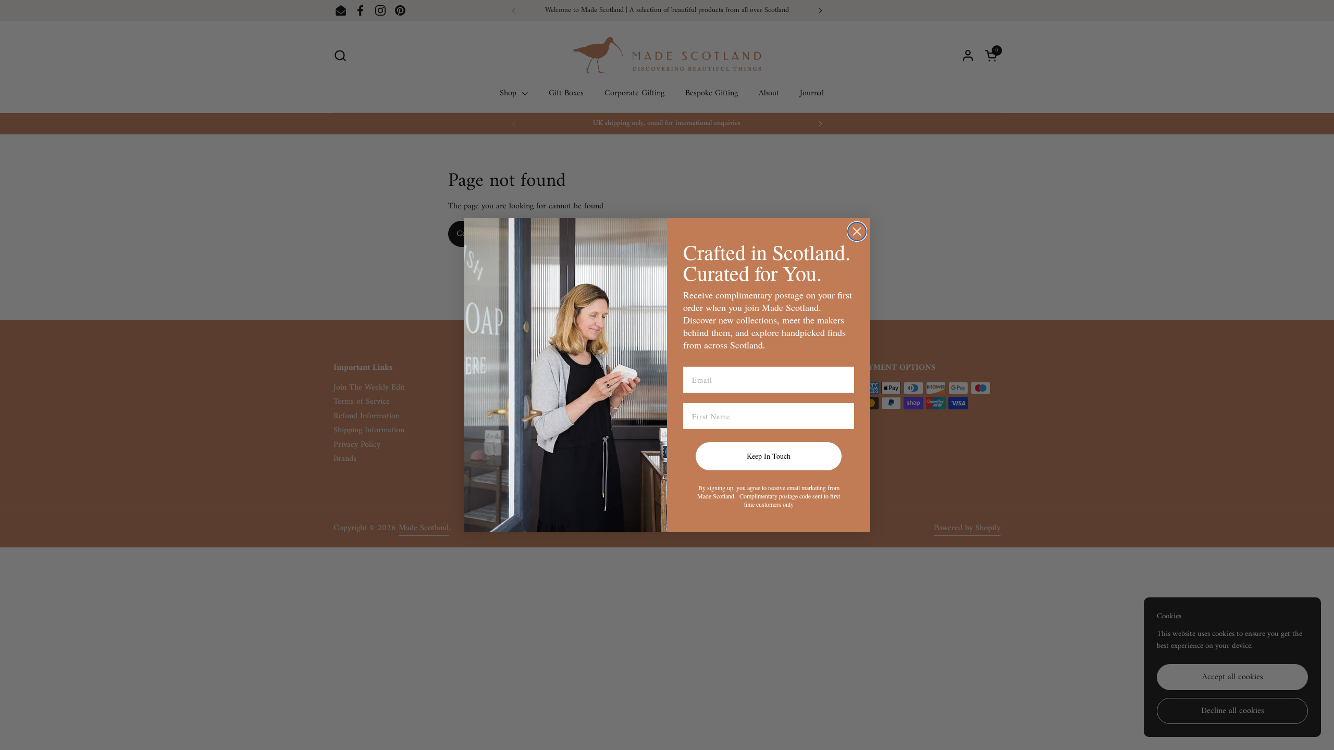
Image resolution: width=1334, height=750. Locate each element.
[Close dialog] (857, 231)
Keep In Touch (768, 456)
